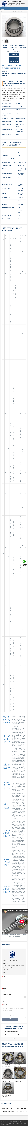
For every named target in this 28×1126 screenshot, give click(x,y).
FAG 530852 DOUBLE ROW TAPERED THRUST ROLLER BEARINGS (6, 834)
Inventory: (5, 181)
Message (4, 1005)
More (13, 1038)
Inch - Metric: (5, 201)
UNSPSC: (4, 204)
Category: (4, 193)
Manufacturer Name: (7, 215)
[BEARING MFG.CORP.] (4, 3)
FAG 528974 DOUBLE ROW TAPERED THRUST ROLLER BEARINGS (6, 766)
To (3, 982)
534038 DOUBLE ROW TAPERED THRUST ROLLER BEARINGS (6, 806)
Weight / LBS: (6, 197)
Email (4, 976)
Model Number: (6, 103)
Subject (4, 988)
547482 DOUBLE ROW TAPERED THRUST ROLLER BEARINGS (6, 863)
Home (2, 11)
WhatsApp (14, 58)
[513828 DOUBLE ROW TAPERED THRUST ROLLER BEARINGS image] (14, 26)
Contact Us (9, 1121)
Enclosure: (5, 110)
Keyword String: (6, 134)
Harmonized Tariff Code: (9, 118)
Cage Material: (6, 219)
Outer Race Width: (7, 184)
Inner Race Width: (7, 189)
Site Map (15, 1121)
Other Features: (6, 124)
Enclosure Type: (6, 121)
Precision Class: (6, 106)
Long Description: (7, 129)
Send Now (9, 1019)
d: (2, 211)
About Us (3, 1121)
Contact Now (14, 54)
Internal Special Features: (6, 114)
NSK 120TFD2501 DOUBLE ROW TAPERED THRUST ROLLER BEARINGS (6, 739)
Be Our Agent (14, 61)
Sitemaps (20, 1121)
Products (7, 11)
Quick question (7, 994)
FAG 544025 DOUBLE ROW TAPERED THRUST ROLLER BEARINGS (6, 890)
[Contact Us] (24, 563)
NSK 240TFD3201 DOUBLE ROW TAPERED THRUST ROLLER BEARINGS (6, 786)
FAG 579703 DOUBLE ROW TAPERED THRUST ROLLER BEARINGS (6, 720)
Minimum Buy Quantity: (8, 207)
